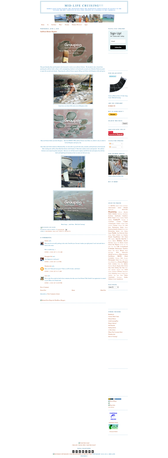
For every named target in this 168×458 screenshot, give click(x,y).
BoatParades (118, 216)
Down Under (125, 229)
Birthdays (114, 214)
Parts (122, 258)
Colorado (118, 221)
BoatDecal (120, 214)
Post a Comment (44, 287)
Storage (109, 271)
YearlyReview (120, 279)
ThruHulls (110, 275)
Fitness (114, 235)
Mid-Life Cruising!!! (84, 5)
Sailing (117, 267)
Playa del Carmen (124, 260)
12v (109, 205)
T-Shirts (109, 273)
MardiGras (125, 248)
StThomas (119, 271)
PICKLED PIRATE (113, 431)
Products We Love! (77, 25)
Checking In (125, 219)
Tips (115, 275)
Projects (68, 231)
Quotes (126, 264)
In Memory (121, 242)
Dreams (117, 231)
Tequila (123, 273)
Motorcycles (125, 252)
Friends (110, 237)
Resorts (114, 266)
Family (114, 233)
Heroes (114, 240)
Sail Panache (111, 325)
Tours (118, 275)
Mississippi (110, 252)
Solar (109, 269)
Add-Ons (112, 205)
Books (110, 217)
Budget (114, 217)
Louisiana (111, 248)
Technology (114, 273)
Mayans (117, 250)
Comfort (125, 221)
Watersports (119, 277)
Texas (126, 273)
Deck (126, 225)
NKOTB (119, 256)
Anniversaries (112, 207)
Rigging (119, 266)
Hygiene (115, 242)
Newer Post (43, 290)
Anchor (120, 205)
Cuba (123, 225)
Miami (126, 250)
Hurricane (110, 242)
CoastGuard (111, 221)
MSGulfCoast (111, 254)
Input (86, 25)
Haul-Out (55, 231)
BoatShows (125, 216)
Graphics (113, 239)
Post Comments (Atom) (53, 294)
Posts (112, 144)
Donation (120, 229)
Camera (117, 217)
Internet (110, 244)
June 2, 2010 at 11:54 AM (53, 252)
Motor (117, 252)
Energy (126, 231)
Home (42, 25)
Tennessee (120, 273)
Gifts (123, 237)
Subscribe (118, 47)
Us (48, 25)
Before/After (125, 209)
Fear (118, 233)
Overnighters (111, 258)
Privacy (116, 262)
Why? (60, 25)
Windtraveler (48, 266)
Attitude (125, 207)
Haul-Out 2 (124, 239)
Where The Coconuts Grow (115, 332)
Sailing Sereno (112, 327)
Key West (113, 246)
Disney (126, 227)
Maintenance (118, 248)
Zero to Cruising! (112, 336)
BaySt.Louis (110, 209)
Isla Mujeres (115, 244)
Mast (114, 250)
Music (120, 254)
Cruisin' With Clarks (113, 316)
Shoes (126, 267)
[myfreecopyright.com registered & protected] (72, 454)
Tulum (121, 275)
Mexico (122, 250)
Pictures (67, 25)
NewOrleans (111, 256)
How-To (61, 231)
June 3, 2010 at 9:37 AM (53, 271)
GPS (109, 239)
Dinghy (122, 227)
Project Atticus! (112, 323)
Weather (126, 277)
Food (122, 235)
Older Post (103, 290)
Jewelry (121, 244)
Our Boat (53, 25)
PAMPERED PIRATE (113, 422)
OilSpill (126, 256)
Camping (122, 217)
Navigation (125, 254)
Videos (126, 275)
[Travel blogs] (110, 399)
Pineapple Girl (48, 256)
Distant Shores (112, 319)
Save (111, 132)
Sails (120, 267)
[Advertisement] (114, 382)
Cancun (126, 217)
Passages (126, 258)
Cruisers (115, 225)
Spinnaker (114, 269)
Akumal (117, 205)
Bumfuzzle (111, 314)
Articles (119, 207)
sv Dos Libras (111, 330)
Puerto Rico (120, 264)
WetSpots (110, 279)
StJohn (126, 269)
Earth (122, 231)
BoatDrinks (125, 214)
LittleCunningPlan (113, 321)
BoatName (110, 216)
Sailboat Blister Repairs (48, 31)
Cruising (120, 225)
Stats (122, 269)
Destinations (115, 227)
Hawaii (109, 240)
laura (46, 276)
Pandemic (117, 258)
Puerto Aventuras (112, 264)
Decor (109, 227)
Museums (117, 254)
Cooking (122, 223)
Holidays (119, 241)
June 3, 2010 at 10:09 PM (53, 283)
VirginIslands (111, 277)
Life (118, 246)
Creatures (110, 225)
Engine (110, 233)
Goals (126, 237)
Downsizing (111, 231)
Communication (112, 223)
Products (120, 262)
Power (112, 262)
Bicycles (126, 212)
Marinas (110, 250)
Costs (126, 223)
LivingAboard (124, 246)
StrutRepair (114, 271)
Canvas (110, 219)
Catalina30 (116, 220)
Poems (109, 262)
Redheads (110, 266)
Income (126, 242)
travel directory (111, 407)
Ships (123, 267)
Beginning (49, 231)
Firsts (126, 233)
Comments (114, 147)
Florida (118, 235)
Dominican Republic (113, 229)
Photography (111, 260)
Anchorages (125, 205)
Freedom (126, 235)
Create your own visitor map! (84, 445)
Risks (122, 266)
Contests (118, 223)
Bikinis (110, 214)
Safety (112, 267)
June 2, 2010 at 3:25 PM (53, 262)
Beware (120, 212)
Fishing (109, 235)
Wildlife (114, 279)
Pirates (117, 260)
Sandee (46, 241)
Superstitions (125, 271)
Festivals (122, 233)
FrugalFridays (116, 237)
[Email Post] (65, 229)
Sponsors (118, 269)
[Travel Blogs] (112, 401)
